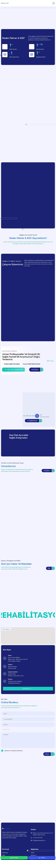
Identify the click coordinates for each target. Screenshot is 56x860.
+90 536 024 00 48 (37, 837)
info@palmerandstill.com (14, 683)
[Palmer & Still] (4, 3)
